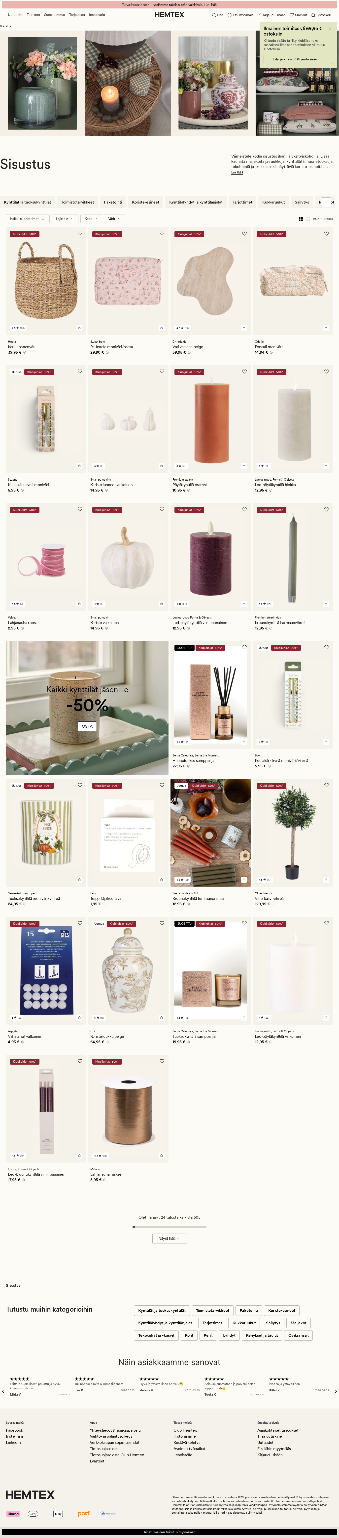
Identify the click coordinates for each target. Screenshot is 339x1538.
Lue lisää (237, 172)
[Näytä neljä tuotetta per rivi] (301, 219)
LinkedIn (13, 1442)
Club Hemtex (185, 1430)
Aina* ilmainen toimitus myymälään (170, 1532)
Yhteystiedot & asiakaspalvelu (115, 1430)
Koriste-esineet (145, 202)
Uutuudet (15, 15)
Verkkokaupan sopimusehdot (114, 1442)
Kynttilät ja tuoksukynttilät (27, 202)
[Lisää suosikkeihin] (79, 233)
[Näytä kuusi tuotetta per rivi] (308, 219)
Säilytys (302, 202)
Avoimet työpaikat (189, 1448)
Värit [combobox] (111, 219)
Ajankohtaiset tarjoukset (278, 1430)
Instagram (14, 1436)
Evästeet (97, 1461)
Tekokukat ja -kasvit (156, 1335)
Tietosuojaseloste (105, 1448)
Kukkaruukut (273, 202)
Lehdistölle (182, 1455)
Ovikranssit (298, 1335)
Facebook (14, 1430)
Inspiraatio (97, 15)
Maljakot (298, 1323)
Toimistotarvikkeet (77, 202)
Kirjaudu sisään (270, 1455)
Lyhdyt (229, 1335)
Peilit (208, 1335)
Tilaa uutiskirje (269, 1436)
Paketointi (113, 202)
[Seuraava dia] (326, 202)
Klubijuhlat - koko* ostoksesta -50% (169, 4)
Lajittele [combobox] (62, 219)
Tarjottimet (242, 202)
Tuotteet (33, 15)
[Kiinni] (330, 29)
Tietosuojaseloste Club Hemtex (117, 1455)
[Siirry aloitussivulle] (169, 14)
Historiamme (184, 1436)
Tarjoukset (77, 15)
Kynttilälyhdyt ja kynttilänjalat (196, 202)
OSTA (87, 726)
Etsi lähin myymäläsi (274, 1448)
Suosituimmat (54, 15)
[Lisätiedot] (24, 353)
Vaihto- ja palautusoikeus (111, 1436)
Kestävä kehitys (186, 1442)
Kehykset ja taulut (262, 1335)
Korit (189, 1335)
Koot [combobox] (88, 219)
